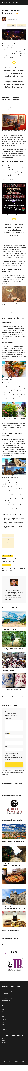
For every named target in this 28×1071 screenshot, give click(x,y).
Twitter (3, 1040)
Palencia (4, 1016)
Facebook (4, 1038)
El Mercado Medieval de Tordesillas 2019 (12, 560)
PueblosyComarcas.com (7, 510)
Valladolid (4, 1029)
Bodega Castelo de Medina (14, 487)
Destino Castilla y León (10, 2)
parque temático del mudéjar (9, 453)
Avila (3, 1009)
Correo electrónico (10, 740)
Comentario (8, 718)
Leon (3, 1014)
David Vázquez (14, 588)
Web (6, 746)
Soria (3, 1024)
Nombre (7, 733)
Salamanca (4, 1019)
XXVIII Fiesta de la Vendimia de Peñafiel (13, 569)
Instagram (4, 1042)
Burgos (3, 1011)
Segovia (4, 1022)
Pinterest (4, 1044)
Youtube (4, 1045)
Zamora (4, 1027)
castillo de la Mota (16, 449)
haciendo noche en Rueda (9, 399)
